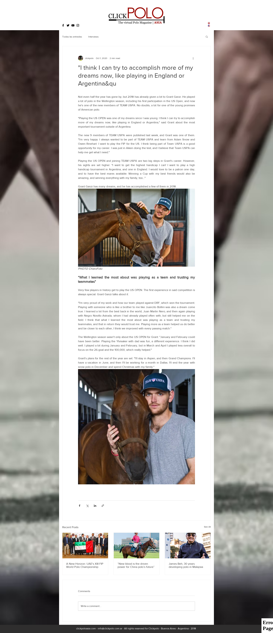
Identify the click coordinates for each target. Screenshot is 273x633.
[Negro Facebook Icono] (63, 25)
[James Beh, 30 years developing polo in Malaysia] (188, 545)
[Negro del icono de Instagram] (78, 25)
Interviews (93, 36)
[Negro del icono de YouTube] (73, 25)
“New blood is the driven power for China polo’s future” (136, 565)
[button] (206, 36)
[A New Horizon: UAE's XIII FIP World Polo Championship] (85, 545)
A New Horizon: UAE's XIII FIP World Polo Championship (84, 565)
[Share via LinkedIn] (95, 505)
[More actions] (193, 58)
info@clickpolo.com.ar (110, 628)
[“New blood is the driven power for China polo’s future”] (136, 545)
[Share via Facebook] (79, 505)
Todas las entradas (72, 36)
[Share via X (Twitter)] (87, 505)
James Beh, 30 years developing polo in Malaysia (186, 565)
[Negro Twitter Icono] (68, 25)
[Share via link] (102, 505)
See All (207, 526)
